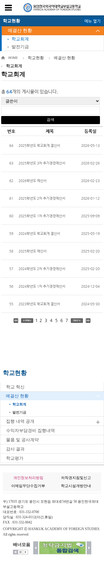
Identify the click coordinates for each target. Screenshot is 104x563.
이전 (35, 547)
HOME (13, 57)
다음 (89, 547)
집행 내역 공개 (20, 421)
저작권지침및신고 (76, 478)
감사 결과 (15, 449)
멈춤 (20, 552)
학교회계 (20, 39)
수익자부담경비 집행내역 (30, 430)
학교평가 (14, 458)
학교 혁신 (15, 387)
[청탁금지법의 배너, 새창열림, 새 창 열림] (62, 547)
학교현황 (36, 58)
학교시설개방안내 (76, 486)
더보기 (15, 552)
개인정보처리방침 (28, 478)
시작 (25, 552)
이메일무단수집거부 (28, 486)
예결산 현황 (20, 30)
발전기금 (20, 46)
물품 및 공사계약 (22, 439)
